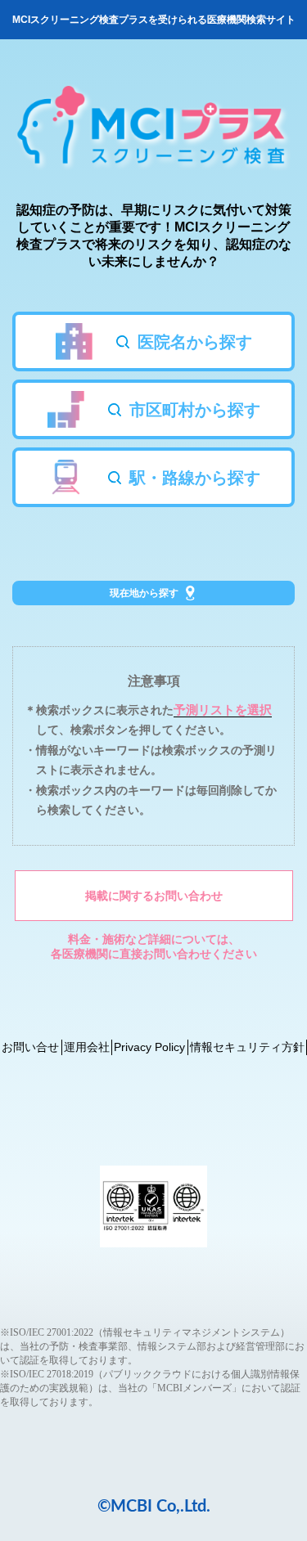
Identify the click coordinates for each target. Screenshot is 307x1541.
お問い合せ (30, 1047)
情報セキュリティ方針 (247, 1047)
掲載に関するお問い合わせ (154, 895)
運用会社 (87, 1047)
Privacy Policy (149, 1047)
